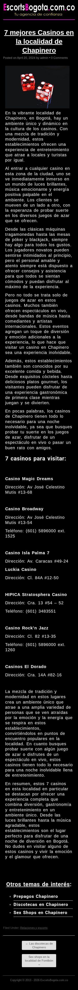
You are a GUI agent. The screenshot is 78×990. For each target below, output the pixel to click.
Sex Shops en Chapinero (40, 912)
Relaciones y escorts (33, 927)
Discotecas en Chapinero (41, 904)
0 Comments (59, 57)
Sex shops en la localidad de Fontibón (39, 960)
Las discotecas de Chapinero (39, 945)
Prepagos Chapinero (36, 896)
